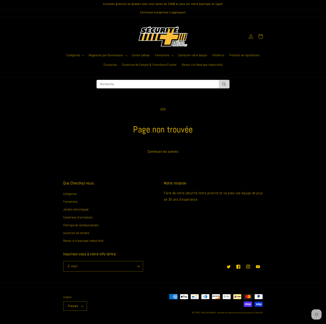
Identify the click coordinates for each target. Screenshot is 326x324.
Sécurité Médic (208, 312)
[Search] (224, 84)
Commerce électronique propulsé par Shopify (240, 312)
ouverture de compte (76, 233)
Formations (70, 202)
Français (73, 306)
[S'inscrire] (138, 266)
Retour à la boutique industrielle (83, 241)
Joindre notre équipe (76, 209)
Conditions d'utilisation (77, 217)
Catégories (70, 194)
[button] (75, 55)
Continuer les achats (163, 151)
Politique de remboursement (81, 225)
